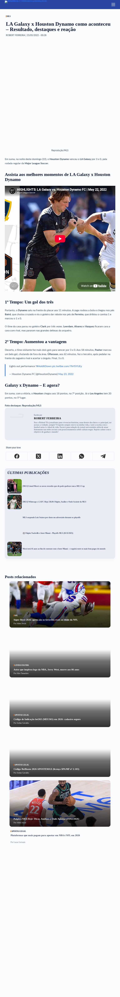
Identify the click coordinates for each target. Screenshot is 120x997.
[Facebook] (17, 456)
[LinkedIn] (60, 456)
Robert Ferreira (47, 418)
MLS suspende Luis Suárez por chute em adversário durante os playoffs (51, 518)
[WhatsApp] (81, 456)
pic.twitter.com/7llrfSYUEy (67, 366)
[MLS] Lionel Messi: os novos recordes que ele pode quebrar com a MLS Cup (54, 486)
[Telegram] (103, 456)
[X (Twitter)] (38, 456)
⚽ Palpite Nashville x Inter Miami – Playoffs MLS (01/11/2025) (48, 533)
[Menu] (113, 4)
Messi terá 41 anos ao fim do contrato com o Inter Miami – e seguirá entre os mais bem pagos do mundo (64, 549)
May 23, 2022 (65, 374)
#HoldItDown (44, 366)
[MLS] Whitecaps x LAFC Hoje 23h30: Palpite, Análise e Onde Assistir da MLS (54, 502)
